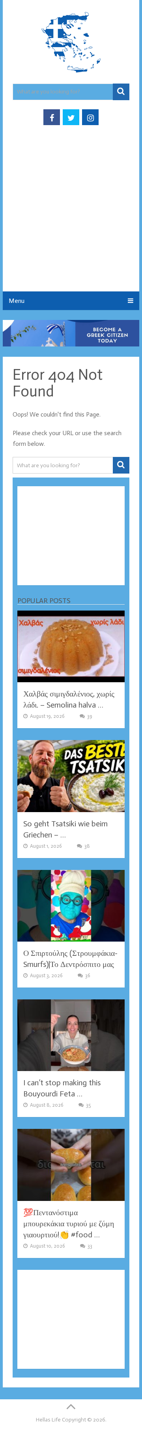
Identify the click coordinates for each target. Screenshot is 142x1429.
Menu (16, 300)
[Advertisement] (71, 216)
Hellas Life (48, 1419)
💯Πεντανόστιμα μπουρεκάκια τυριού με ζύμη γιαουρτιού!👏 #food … (68, 1223)
